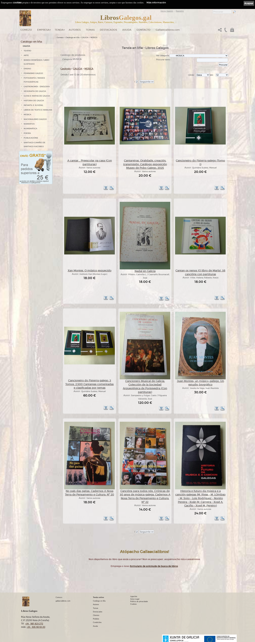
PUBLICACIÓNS (31, 138)
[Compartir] (219, 30)
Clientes (96, 615)
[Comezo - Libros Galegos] (25, 18)
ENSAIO (27, 68)
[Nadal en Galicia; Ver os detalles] (145, 269)
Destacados (97, 612)
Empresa (43, 29)
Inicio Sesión (167, 11)
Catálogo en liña (72, 37)
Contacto (143, 29)
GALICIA (26, 46)
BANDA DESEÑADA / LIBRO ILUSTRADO (36, 62)
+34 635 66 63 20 (36, 627)
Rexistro (180, 11)
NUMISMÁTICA (30, 128)
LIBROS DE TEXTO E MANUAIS (38, 110)
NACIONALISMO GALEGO (35, 119)
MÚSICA (27, 114)
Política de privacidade (139, 601)
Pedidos (96, 619)
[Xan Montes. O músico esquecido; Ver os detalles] (89, 254)
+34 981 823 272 (34, 623)
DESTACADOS (108, 29)
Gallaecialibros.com (168, 29)
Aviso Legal (134, 599)
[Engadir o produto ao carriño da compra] (105, 189)
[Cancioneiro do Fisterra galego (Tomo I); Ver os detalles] (200, 144)
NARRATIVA (29, 124)
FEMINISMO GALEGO (33, 73)
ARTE (26, 55)
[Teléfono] (225, 30)
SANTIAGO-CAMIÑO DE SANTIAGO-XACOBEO (34, 144)
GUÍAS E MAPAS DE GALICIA (37, 96)
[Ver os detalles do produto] (111, 189)
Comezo (26, 29)
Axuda (126, 29)
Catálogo (65, 68)
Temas (90, 29)
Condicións (97, 622)
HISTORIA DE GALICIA (34, 100)
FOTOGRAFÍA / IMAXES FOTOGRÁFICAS (34, 80)
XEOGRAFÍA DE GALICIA (35, 91)
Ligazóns (133, 596)
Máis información (156, 2)
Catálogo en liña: (31, 41)
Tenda (59, 29)
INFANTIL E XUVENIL (33, 105)
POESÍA (27, 133)
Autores (75, 29)
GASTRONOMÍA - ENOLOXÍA (37, 86)
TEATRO (27, 50)
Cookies (133, 604)
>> (146, 81)
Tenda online (98, 597)
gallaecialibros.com (63, 601)
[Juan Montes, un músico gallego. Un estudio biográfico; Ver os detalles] (200, 378)
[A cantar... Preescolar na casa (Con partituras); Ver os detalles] (89, 144)
